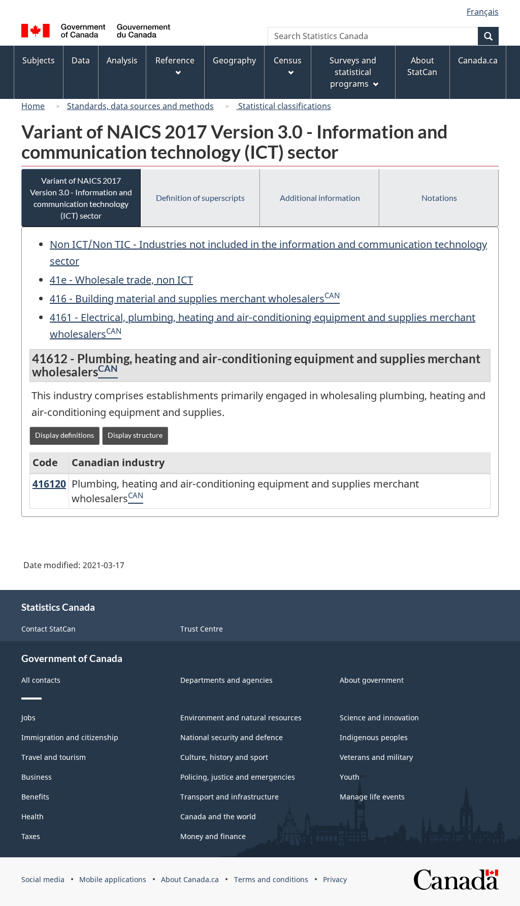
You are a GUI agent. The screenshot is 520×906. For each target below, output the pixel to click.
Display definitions (64, 435)
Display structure (135, 435)
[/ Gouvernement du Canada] (95, 32)
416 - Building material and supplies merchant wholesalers (187, 298)
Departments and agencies (226, 680)
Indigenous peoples (374, 737)
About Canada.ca (190, 879)
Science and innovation (379, 717)
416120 (49, 484)
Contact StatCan (48, 629)
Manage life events (372, 797)
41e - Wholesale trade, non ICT (121, 280)
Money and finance (213, 836)
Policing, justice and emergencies (237, 777)
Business (36, 777)
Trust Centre (201, 629)
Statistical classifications (283, 106)
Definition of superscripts (200, 197)
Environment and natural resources (241, 717)
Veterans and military (376, 757)
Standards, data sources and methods (140, 106)
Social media (42, 879)
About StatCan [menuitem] (422, 66)
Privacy (335, 879)
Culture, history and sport (224, 757)
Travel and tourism (53, 757)
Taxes (30, 836)
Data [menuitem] (81, 60)
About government (372, 680)
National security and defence (231, 737)
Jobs (28, 717)
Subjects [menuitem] (38, 60)
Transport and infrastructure (229, 797)
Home (33, 106)
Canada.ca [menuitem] (478, 60)
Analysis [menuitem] (122, 60)
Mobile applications (112, 879)
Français (483, 11)
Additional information (320, 197)
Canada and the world (218, 816)
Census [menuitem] (288, 60)
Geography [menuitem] (234, 60)
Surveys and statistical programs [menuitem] (353, 72)
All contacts (40, 680)
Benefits (35, 797)
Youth (350, 777)
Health (32, 816)
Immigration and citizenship (69, 737)
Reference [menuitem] (174, 60)
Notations (439, 197)
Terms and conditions (271, 879)
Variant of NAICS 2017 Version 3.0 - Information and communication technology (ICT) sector (81, 198)
